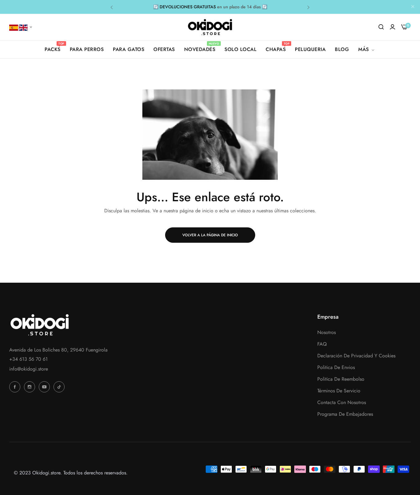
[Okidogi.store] (210, 27)
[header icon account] (392, 27)
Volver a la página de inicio (210, 235)
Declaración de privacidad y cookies (356, 355)
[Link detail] (15, 386)
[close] (412, 7)
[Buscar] (381, 27)
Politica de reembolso (340, 379)
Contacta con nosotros (341, 402)
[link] (367, 49)
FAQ (322, 344)
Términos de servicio (338, 391)
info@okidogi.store (28, 368)
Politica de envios (336, 367)
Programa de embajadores (345, 414)
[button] (111, 7)
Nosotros (326, 332)
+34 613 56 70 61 (28, 359)
